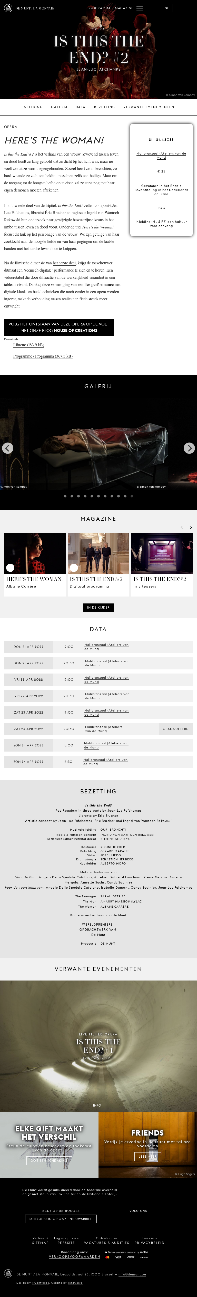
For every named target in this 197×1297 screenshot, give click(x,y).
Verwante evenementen (148, 107)
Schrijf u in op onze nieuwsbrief (60, 1219)
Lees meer (148, 1156)
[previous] (7, 448)
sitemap (40, 1243)
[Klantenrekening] (178, 8)
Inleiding (33, 107)
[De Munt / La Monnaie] (8, 1273)
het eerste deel (64, 262)
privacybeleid (150, 1243)
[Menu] (139, 8)
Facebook (110, 1219)
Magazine (124, 8)
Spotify (155, 1219)
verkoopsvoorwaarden (75, 1256)
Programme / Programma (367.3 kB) (43, 356)
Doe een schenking (49, 1161)
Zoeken (189, 8)
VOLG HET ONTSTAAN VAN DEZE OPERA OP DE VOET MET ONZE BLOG (58, 327)
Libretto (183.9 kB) (28, 344)
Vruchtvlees (40, 1282)
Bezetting (104, 107)
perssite (66, 1243)
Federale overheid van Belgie (128, 1191)
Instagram (121, 1219)
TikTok (133, 1219)
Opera (10, 127)
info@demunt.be (132, 1274)
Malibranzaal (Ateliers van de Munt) (161, 155)
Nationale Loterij (157, 1192)
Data (81, 107)
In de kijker (98, 607)
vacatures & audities (107, 1243)
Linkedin (167, 1219)
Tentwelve (75, 1282)
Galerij (59, 107)
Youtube (144, 1219)
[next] (189, 448)
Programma (99, 8)
